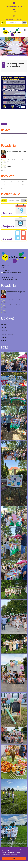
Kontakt (3, 340)
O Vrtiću (3, 327)
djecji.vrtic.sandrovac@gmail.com (14, 6)
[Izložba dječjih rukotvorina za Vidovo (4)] (14, 483)
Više (2, 139)
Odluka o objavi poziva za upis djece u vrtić (16, 299)
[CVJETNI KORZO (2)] (14, 643)
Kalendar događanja (7, 334)
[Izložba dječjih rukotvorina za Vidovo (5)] (14, 450)
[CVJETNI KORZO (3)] (14, 616)
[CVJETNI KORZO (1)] (14, 589)
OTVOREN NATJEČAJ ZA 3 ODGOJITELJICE (16, 309)
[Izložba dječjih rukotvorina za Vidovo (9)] (14, 361)
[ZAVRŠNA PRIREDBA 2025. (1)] (14, 673)
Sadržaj (24, 22)
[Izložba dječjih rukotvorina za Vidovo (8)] (14, 379)
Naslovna (9, 48)
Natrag (4, 123)
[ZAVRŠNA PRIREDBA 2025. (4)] (14, 710)
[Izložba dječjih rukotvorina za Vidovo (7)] (14, 396)
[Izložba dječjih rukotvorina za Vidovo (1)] (14, 570)
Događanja (4, 324)
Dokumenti (4, 337)
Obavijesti (4, 330)
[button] (9, 855)
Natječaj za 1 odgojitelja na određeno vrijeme (16, 304)
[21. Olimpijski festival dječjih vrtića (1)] (14, 831)
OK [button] (14, 858)
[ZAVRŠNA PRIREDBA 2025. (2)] (14, 762)
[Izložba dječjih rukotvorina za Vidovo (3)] (14, 515)
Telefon (14, 11)
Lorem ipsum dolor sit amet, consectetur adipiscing (13, 181)
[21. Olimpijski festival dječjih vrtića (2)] (14, 796)
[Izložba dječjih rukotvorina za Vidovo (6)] (14, 423)
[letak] (14, 76)
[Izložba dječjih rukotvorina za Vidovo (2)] (14, 543)
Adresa (14, 18)
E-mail (14, 4)
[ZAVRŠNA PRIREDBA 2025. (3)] (14, 736)
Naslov (3, 22)
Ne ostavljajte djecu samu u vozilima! (15, 65)
